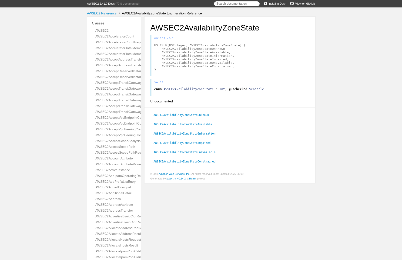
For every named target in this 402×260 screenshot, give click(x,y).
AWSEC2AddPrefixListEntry (115, 181)
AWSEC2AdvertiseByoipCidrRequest (122, 216)
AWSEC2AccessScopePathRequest (121, 152)
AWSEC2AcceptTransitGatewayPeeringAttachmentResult (137, 100)
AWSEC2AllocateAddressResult (118, 234)
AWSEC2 (102, 30)
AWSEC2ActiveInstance (112, 170)
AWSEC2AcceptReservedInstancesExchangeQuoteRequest (139, 71)
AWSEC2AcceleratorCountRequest (121, 42)
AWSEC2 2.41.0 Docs (101, 3)
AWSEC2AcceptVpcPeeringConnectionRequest (130, 129)
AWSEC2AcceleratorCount (114, 36)
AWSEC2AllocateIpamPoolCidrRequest (124, 251)
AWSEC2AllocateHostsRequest (118, 239)
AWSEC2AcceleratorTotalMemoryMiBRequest (128, 54)
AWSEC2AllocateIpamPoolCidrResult (122, 257)
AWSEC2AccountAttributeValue (118, 164)
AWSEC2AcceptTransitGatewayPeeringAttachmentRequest (138, 94)
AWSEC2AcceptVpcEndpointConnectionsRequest (131, 117)
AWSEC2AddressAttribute (114, 204)
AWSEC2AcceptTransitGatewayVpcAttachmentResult (134, 112)
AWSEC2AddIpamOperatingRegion (121, 176)
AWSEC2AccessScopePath (115, 147)
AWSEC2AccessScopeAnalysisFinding (123, 141)
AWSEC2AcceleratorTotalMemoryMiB (122, 48)
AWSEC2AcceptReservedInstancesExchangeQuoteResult (137, 77)
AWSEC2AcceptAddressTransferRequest (125, 59)
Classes (98, 23)
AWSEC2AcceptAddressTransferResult (123, 65)
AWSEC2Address (108, 199)
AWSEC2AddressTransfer (114, 210)
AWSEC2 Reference (102, 13)
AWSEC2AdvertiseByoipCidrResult (120, 222)
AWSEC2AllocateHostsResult (116, 245)
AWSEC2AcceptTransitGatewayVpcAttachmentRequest (135, 106)
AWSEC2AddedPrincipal (113, 187)
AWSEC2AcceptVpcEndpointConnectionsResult (130, 123)
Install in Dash (277, 3)
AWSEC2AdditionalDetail (113, 193)
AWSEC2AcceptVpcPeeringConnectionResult (128, 135)
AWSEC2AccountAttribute (114, 158)
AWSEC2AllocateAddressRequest (120, 228)
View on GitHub (305, 3)
